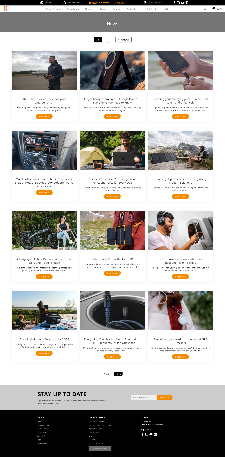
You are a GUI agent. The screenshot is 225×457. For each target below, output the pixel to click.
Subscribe (164, 397)
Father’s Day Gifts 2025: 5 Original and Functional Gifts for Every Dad (112, 180)
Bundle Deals (133, 9)
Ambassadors (41, 443)
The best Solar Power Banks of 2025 (112, 259)
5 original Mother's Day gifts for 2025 (44, 339)
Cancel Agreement (100, 448)
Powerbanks (73, 9)
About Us (40, 421)
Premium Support (73, 3)
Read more (44, 116)
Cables (103, 9)
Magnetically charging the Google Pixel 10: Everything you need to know (112, 100)
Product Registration (44, 425)
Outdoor (117, 9)
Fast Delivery (49, 3)
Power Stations (53, 9)
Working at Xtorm (96, 443)
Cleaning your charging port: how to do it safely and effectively (180, 100)
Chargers (89, 9)
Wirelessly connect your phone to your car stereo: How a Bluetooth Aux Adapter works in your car (44, 182)
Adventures (123, 40)
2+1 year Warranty (154, 3)
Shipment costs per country (100, 425)
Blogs (38, 440)
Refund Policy (42, 429)
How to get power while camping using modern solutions (180, 180)
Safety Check (94, 432)
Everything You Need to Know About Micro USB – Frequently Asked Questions (112, 341)
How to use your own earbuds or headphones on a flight (180, 260)
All (97, 40)
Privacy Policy (42, 432)
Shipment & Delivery (97, 421)
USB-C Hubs (151, 9)
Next (106, 374)
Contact (92, 440)
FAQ (90, 436)
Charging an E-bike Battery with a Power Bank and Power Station (44, 260)
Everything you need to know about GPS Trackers (180, 341)
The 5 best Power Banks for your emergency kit (44, 100)
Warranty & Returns (96, 429)
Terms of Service (43, 436)
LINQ (166, 9)
